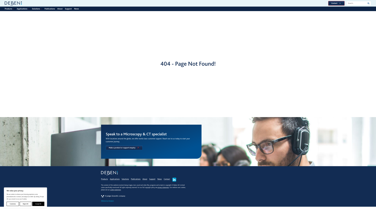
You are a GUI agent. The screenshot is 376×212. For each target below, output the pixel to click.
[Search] (368, 3)
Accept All (38, 204)
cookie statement (115, 190)
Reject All (25, 204)
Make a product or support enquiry (122, 148)
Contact (334, 3)
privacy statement (163, 187)
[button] (11, 9)
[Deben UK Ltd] (13, 3)
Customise (13, 204)
